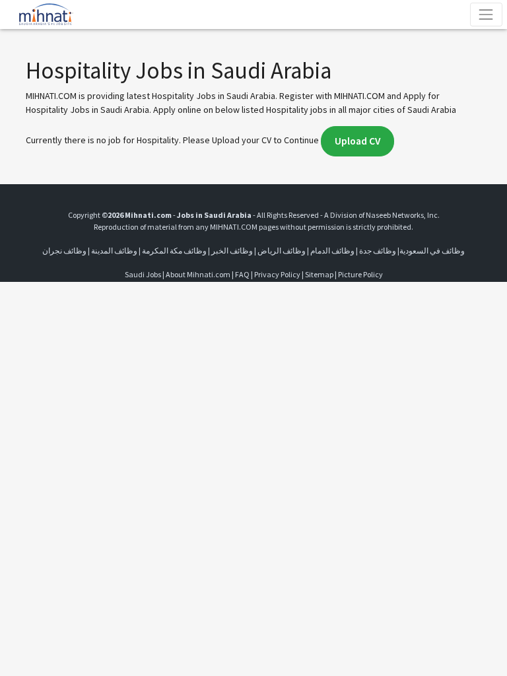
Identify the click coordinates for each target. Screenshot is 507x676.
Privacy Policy (277, 274)
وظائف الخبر (232, 250)
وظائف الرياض (281, 250)
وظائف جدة (377, 250)
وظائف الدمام (332, 250)
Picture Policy (360, 274)
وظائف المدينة (114, 250)
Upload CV (357, 141)
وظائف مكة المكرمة (174, 250)
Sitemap (319, 274)
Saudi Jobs (143, 274)
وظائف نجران (64, 250)
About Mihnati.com (199, 274)
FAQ (242, 274)
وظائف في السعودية (432, 250)
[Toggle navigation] (486, 14)
